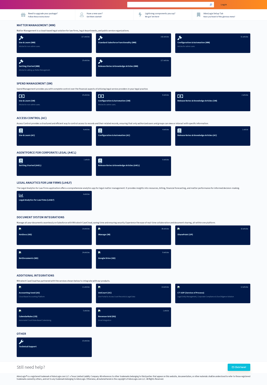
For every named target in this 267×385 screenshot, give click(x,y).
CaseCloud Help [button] (47, 1)
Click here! (240, 367)
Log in (224, 4)
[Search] (211, 5)
